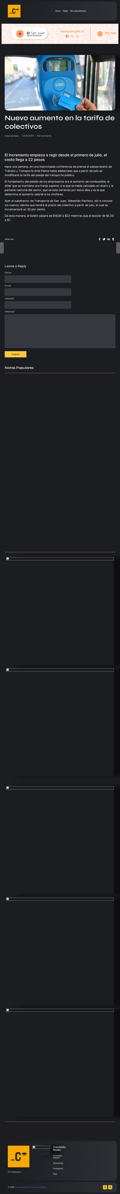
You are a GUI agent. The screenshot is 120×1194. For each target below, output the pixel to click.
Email (8, 285)
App (55, 1173)
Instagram (58, 1168)
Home (58, 11)
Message (10, 311)
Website (9, 298)
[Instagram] (110, 1187)
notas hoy (9, 239)
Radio (65, 11)
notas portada (11, 136)
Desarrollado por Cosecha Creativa (30, 1187)
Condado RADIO (57, 1156)
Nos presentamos (78, 11)
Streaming (58, 1163)
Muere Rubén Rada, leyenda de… (25, 443)
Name (8, 272)
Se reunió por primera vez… (21, 514)
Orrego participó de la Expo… (22, 531)
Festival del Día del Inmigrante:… (24, 543)
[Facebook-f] (105, 1187)
